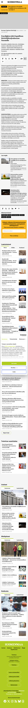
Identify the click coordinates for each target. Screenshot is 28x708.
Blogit (23, 648)
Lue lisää (11, 9)
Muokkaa (13, 367)
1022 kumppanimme (10, 346)
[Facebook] (5, 702)
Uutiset (3, 255)
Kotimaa (22, 215)
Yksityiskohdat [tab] (13, 339)
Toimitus (14, 665)
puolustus (4, 217)
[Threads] (23, 702)
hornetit (9, 215)
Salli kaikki (14, 363)
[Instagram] (12, 702)
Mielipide (4, 563)
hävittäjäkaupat (16, 215)
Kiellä (14, 371)
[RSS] (16, 702)
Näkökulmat (17, 648)
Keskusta (9, 648)
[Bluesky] (20, 702)
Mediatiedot (14, 685)
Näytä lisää (6, 433)
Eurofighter (4, 215)
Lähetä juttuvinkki (14, 676)
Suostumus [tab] (4, 339)
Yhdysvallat (4, 6)
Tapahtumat (14, 649)
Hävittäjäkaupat (4, 13)
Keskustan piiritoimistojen (16, 691)
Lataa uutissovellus (14, 672)
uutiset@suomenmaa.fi (14, 657)
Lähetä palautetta (14, 680)
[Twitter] (9, 702)
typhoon (8, 217)
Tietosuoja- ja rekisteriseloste (14, 694)
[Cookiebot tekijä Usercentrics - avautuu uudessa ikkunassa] (20, 335)
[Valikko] (2, 2)
